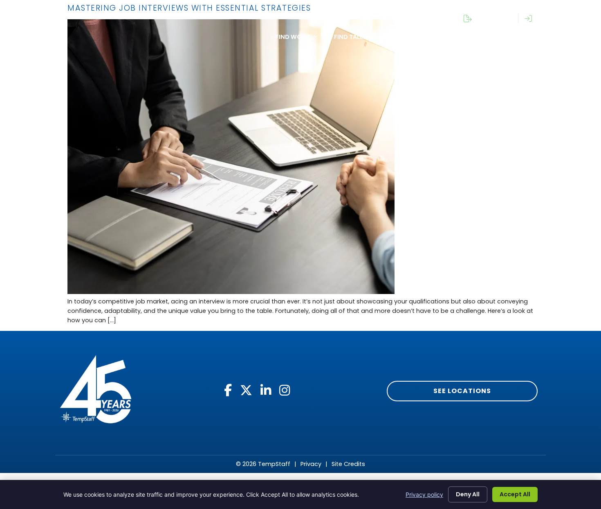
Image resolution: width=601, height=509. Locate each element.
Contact (559, 37)
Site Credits (348, 464)
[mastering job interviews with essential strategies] (231, 292)
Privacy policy (424, 494)
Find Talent (352, 37)
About (467, 37)
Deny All (468, 494)
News (510, 37)
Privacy (310, 464)
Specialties (414, 37)
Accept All (515, 494)
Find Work (292, 37)
